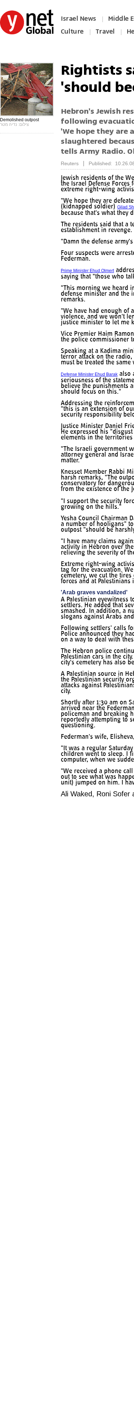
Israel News (78, 19)
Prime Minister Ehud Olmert (87, 270)
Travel (105, 31)
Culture (72, 31)
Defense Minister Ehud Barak (89, 374)
